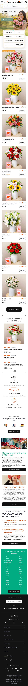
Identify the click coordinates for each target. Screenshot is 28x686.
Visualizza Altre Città (14, 591)
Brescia (7, 582)
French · (11, 679)
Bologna (7, 566)
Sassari (20, 571)
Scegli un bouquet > (14, 543)
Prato (7, 586)
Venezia (7, 573)
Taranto (7, 584)
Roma (7, 556)
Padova (7, 578)
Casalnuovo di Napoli (7, 560)
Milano (7, 558)
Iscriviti (14, 605)
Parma (20, 558)
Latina (20, 569)
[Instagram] (14, 622)
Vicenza (20, 580)
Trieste (7, 580)
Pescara (20, 575)
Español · (8, 679)
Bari (7, 569)
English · (12, 681)
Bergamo (21, 577)
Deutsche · (16, 679)
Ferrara (20, 567)
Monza (20, 573)
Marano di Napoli (7, 562)
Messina (7, 577)
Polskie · (7, 681)
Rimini (20, 566)
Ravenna (21, 564)
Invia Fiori (14, 504)
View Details (20, 341)
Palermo (7, 564)
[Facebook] (5, 622)
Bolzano (20, 582)
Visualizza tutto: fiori (14, 309)
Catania (7, 571)
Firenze (7, 567)
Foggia (20, 562)
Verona (7, 575)
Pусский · (17, 681)
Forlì (21, 578)
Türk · (21, 681)
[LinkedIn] (22, 622)
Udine (21, 586)
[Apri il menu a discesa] (23, 628)
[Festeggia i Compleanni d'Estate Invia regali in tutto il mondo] (14, 22)
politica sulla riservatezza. (17, 608)
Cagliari (20, 556)
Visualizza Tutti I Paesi (14, 431)
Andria (20, 584)
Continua (22, 78)
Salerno (20, 560)
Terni (21, 588)
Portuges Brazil (13, 683)
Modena (7, 588)
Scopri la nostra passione (14, 469)
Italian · (20, 679)
